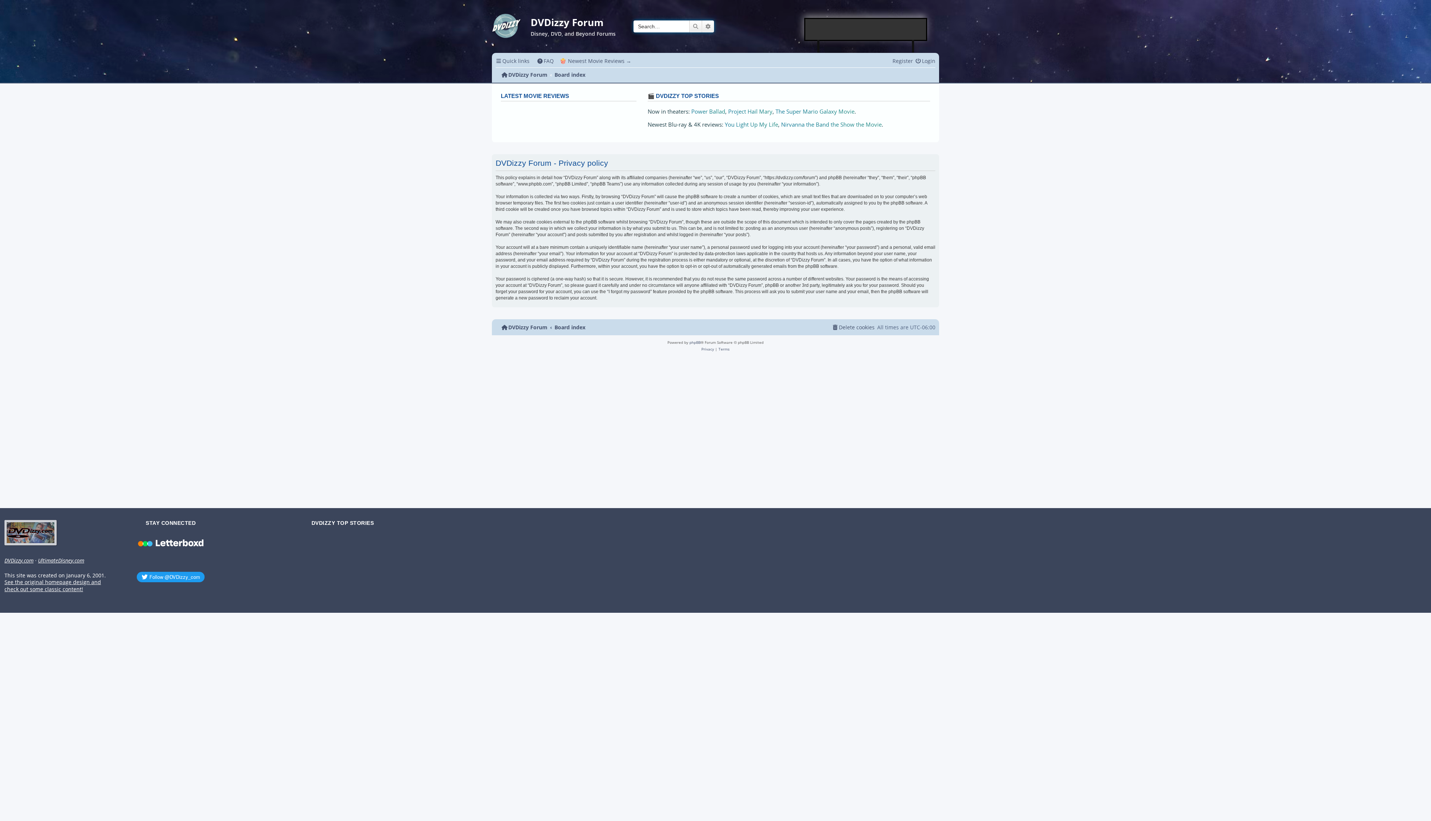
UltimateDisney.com (61, 560)
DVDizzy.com (19, 560)
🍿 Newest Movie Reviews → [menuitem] (595, 60)
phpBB (695, 342)
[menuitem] (545, 61)
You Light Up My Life (751, 125)
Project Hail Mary (750, 111)
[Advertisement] (866, 29)
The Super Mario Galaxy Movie (815, 111)
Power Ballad (708, 111)
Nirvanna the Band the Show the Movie (831, 125)
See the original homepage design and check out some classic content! (52, 586)
